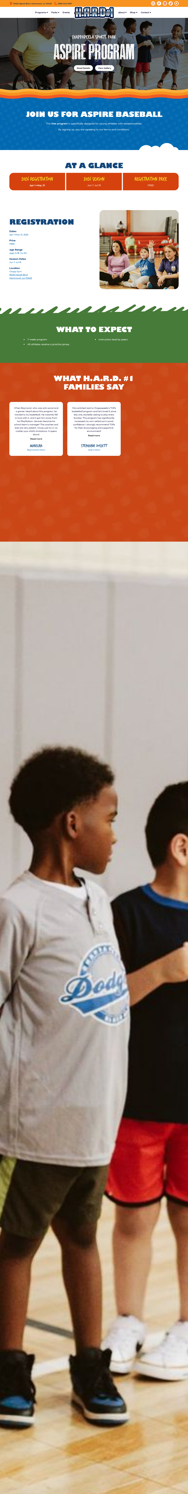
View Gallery (104, 68)
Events (66, 12)
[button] (41, 12)
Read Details (83, 68)
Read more (36, 438)
